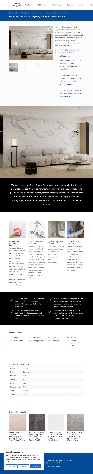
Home (11, 13)
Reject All (24, 466)
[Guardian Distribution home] (15, 4)
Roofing (80, 5)
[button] (50, 29)
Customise (12, 466)
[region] (24, 459)
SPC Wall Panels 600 (61, 53)
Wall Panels (29, 5)
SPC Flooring (41, 5)
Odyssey (28, 13)
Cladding (70, 5)
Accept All (35, 466)
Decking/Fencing (56, 5)
